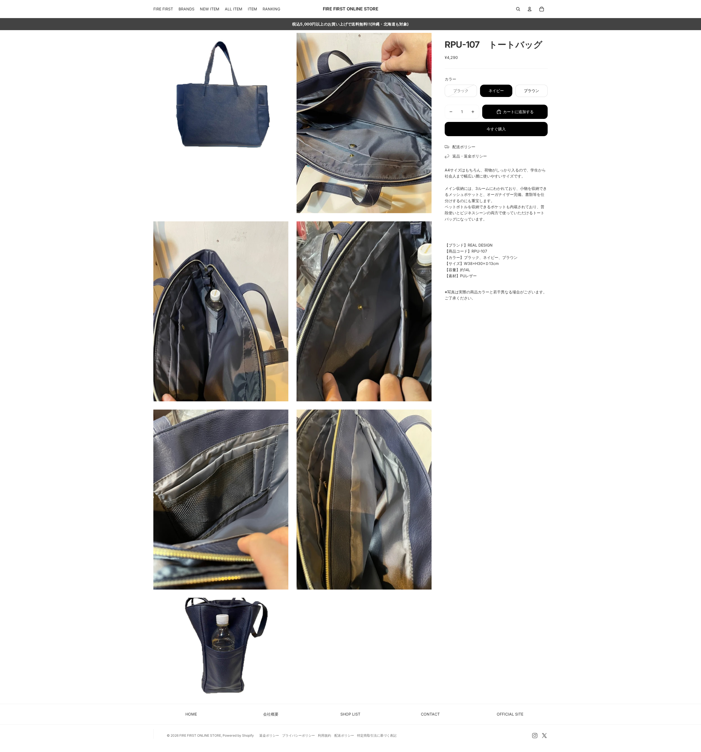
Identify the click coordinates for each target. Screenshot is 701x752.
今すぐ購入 (496, 129)
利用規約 (324, 735)
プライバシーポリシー (298, 735)
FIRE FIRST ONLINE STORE (200, 735)
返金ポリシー (269, 735)
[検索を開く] (518, 9)
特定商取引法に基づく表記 (377, 735)
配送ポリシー (344, 735)
